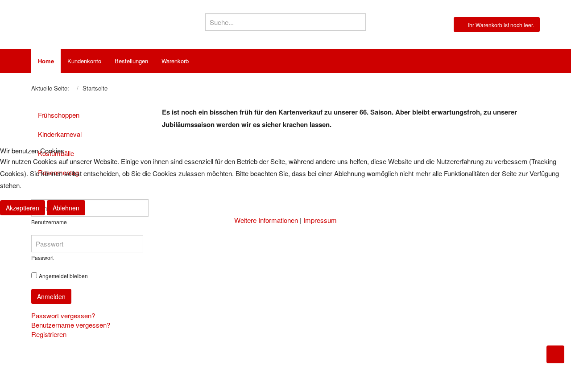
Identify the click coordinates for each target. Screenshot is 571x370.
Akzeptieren (22, 207)
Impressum (320, 220)
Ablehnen (66, 207)
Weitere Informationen (266, 220)
